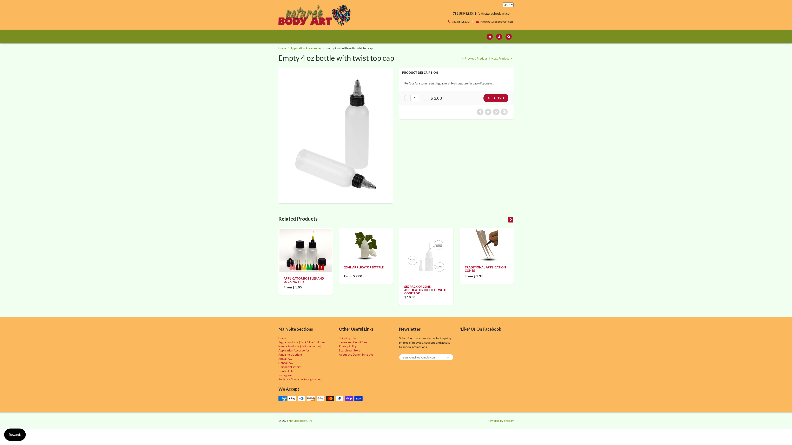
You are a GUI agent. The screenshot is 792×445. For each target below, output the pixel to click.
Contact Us (285, 371)
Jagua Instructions (290, 354)
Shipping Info (347, 338)
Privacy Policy (347, 346)
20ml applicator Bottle (364, 267)
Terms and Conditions (353, 342)
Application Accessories (306, 48)
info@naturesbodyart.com (497, 21)
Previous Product (475, 58)
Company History (289, 367)
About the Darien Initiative (356, 354)
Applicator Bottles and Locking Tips (304, 280)
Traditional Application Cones (485, 269)
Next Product (500, 58)
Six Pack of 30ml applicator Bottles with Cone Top (425, 290)
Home (282, 48)
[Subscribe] (448, 357)
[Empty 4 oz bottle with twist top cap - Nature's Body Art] (336, 135)
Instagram (285, 375)
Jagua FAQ (285, 358)
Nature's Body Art (300, 420)
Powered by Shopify (501, 420)
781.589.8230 (460, 21)
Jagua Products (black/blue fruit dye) (301, 342)
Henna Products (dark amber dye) (299, 346)
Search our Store (350, 350)
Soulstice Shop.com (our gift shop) (300, 379)
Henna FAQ (285, 362)
